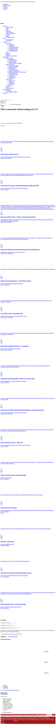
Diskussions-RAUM (13, 67)
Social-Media (11, 83)
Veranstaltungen (6, 89)
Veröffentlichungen (10, 37)
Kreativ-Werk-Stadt (13, 73)
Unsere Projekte (9, 58)
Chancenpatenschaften (13, 65)
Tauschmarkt (11, 75)
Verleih (7, 86)
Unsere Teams (9, 79)
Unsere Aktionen (9, 32)
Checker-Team (12, 80)
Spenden (5, 6)
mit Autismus (11, 44)
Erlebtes (5, 42)
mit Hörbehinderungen (14, 47)
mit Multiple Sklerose (13, 48)
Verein (7, 28)
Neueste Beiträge (9, 39)
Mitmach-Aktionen (10, 64)
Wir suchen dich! (9, 88)
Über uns (5, 26)
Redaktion (11, 81)
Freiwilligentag (12, 68)
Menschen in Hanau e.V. (14, 690)
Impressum (5, 686)
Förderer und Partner (10, 33)
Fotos (7, 52)
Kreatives (8, 54)
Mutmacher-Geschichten (11, 55)
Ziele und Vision (9, 27)
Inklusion (8, 53)
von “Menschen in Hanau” (12, 91)
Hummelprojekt (12, 59)
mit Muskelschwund (13, 49)
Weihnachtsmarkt (12, 77)
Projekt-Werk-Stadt (13, 60)
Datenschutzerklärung (8, 720)
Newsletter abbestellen (13, 636)
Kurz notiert (8, 41)
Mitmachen (8, 31)
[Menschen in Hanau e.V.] (11, 20)
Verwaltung (11, 84)
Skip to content (4, 692)
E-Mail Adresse (4, 628)
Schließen (3, 723)
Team (7, 29)
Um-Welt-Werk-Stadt (13, 74)
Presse (7, 36)
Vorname (2, 622)
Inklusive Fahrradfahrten (14, 70)
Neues (4, 38)
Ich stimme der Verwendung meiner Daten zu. (12, 634)
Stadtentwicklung (12, 62)
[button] (4, 694)
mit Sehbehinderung (13, 50)
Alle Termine (9, 90)
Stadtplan (5, 93)
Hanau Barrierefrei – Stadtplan (15, 63)
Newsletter (5, 7)
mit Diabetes (11, 45)
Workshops (11, 78)
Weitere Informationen (41, 714)
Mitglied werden (6, 5)
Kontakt (5, 9)
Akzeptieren (49, 714)
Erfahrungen (8, 43)
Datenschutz (6, 687)
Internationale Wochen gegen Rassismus (17, 72)
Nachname (3, 625)
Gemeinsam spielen (13, 69)
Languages (5, 4)
